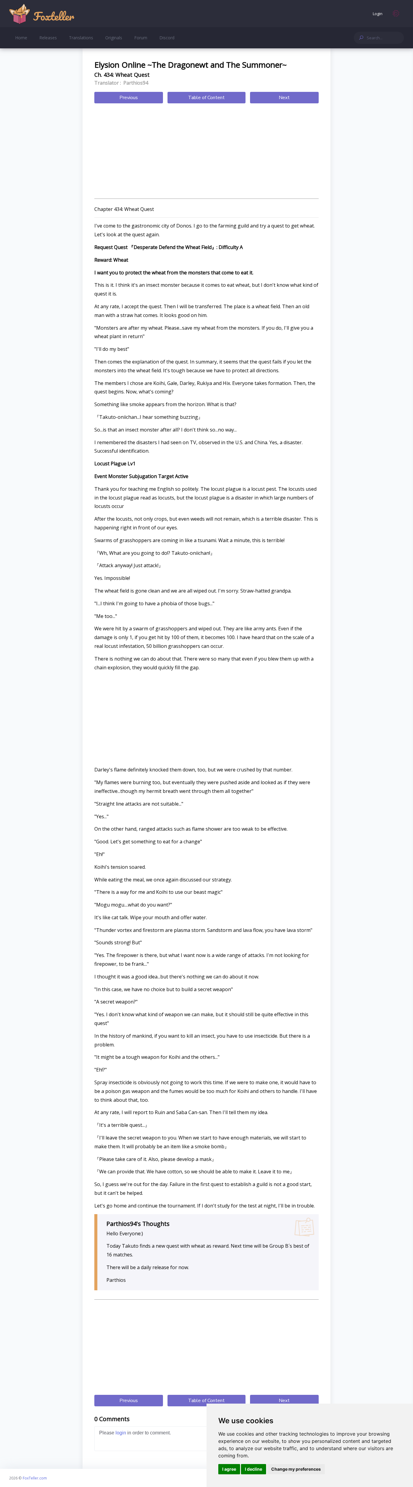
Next (284, 97)
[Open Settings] (396, 13)
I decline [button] (253, 1469)
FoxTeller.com (35, 1478)
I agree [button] (229, 1469)
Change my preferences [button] (296, 1469)
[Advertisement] (206, 151)
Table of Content (206, 97)
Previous (128, 97)
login (120, 1432)
